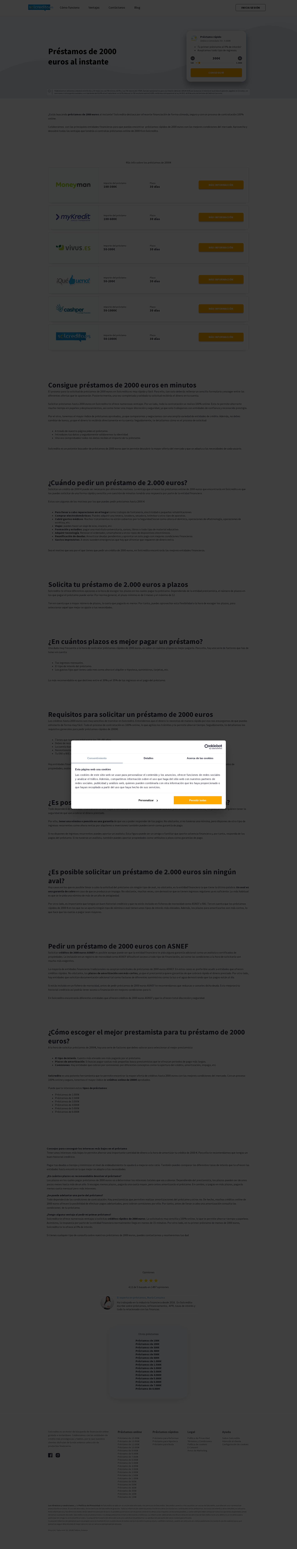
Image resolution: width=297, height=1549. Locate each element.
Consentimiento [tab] (97, 758)
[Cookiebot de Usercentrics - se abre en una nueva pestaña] (207, 746)
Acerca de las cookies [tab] (200, 758)
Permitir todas (197, 800)
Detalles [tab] (148, 758)
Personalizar (146, 800)
